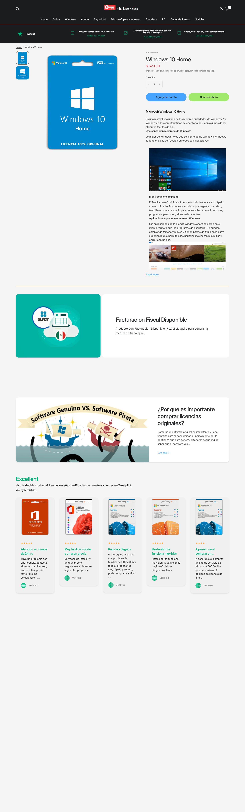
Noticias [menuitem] (199, 19)
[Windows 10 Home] (84, 102)
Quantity (150, 77)
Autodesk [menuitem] (151, 19)
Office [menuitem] (56, 19)
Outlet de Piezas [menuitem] (180, 19)
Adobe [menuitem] (85, 19)
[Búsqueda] (18, 8)
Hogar (19, 47)
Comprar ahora (209, 97)
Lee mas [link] (162, 452)
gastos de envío (174, 71)
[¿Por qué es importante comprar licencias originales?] (82, 429)
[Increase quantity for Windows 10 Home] (159, 84)
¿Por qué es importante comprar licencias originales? (186, 416)
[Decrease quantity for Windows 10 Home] (148, 84)
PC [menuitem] (164, 19)
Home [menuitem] (44, 19)
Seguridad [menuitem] (100, 19)
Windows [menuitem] (70, 19)
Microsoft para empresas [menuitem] (126, 19)
